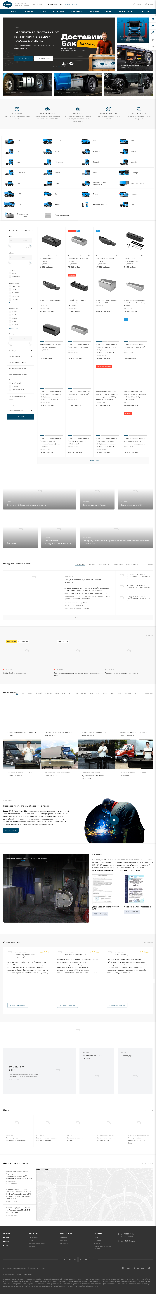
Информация (66, 1233)
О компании (33, 1237)
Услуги (6, 1241)
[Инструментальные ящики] (96, 1077)
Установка (97, 1243)
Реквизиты (63, 1237)
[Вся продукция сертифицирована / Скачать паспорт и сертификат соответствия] (116, 530)
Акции (6, 1237)
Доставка (97, 1240)
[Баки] (78, 1031)
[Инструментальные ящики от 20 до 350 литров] (135, 58)
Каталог (7, 1233)
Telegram (70, 1259)
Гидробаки (11, 543)
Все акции (149, 635)
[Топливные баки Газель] (97, 492)
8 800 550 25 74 (11, 1183)
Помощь (98, 1233)
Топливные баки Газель (94, 505)
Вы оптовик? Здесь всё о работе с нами (26, 505)
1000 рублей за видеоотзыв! (14, 673)
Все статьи (149, 1110)
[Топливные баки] (58, 1071)
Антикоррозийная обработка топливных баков (136, 1140)
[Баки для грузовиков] (27, 84)
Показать (20, 416)
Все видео (149, 693)
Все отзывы (148, 942)
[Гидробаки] (20, 530)
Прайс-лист (64, 1243)
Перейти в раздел (146, 1163)
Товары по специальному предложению (121, 673)
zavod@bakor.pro (128, 1241)
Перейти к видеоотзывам (31, 56)
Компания (34, 1233)
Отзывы (31, 1240)
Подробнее (76, 617)
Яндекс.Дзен (91, 1259)
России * (27, 5)
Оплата (96, 1237)
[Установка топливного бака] (135, 30)
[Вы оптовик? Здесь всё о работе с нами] (39, 492)
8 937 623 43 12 (11, 1181)
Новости (32, 1246)
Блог (5, 1246)
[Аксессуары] (135, 1077)
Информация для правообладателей (17, 1274)
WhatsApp (86, 1259)
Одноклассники (80, 1259)
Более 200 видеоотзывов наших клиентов (29, 39)
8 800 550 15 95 (55, 4)
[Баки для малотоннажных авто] (78, 84)
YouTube (75, 1259)
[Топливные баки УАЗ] (135, 492)
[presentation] (153, 981)
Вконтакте (64, 1259)
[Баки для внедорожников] (128, 84)
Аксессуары (127, 1056)
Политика (63, 1240)
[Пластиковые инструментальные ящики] (58, 530)
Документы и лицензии (37, 1243)
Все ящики (149, 564)
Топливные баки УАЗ (131, 505)
